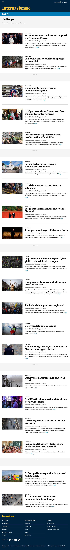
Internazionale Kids (53, 529)
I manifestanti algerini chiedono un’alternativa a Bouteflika (43, 136)
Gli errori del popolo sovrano (40, 326)
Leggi (37, 47)
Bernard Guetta (29, 41)
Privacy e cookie (7, 532)
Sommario (5, 526)
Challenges (38, 41)
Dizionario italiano (30, 520)
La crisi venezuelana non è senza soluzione (43, 186)
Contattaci (5, 523)
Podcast (49, 520)
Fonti (5, 14)
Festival (4, 529)
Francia (44, 41)
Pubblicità (28, 526)
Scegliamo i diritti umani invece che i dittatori (45, 210)
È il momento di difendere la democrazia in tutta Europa (40, 498)
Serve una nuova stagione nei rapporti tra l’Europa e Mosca (46, 36)
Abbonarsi (57, 2)
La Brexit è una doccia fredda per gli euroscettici (44, 60)
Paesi (26, 529)
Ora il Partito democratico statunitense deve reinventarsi (46, 400)
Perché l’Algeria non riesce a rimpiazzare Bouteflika (40, 165)
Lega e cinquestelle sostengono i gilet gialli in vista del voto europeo (45, 260)
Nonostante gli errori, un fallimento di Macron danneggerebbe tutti (46, 348)
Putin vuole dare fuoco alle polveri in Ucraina (45, 379)
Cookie (3, 547)
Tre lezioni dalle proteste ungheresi (44, 305)
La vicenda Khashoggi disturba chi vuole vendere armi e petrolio (44, 445)
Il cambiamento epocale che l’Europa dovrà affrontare (45, 283)
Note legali (62, 545)
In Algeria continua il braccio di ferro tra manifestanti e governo (45, 112)
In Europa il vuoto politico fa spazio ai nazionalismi (45, 474)
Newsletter (28, 535)
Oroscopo (27, 523)
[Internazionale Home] (8, 516)
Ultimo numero (51, 526)
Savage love (50, 523)
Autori (26, 532)
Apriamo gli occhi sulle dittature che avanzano (45, 422)
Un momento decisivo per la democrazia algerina (40, 89)
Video (4, 535)
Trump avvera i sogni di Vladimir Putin (46, 230)
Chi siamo (5, 520)
